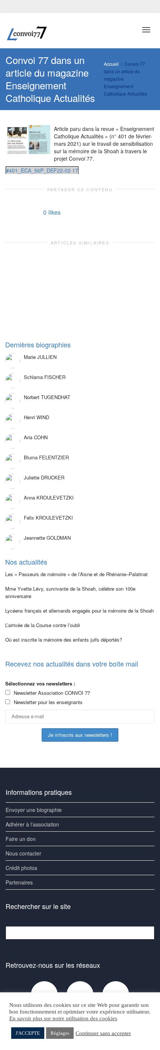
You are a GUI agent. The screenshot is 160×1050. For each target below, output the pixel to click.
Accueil (111, 64)
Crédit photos (21, 867)
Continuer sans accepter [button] (103, 1033)
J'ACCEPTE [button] (28, 1033)
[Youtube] (25, 6)
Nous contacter (23, 853)
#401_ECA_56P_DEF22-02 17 (42, 170)
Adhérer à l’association (32, 824)
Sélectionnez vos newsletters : (40, 683)
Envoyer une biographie (34, 809)
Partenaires (19, 882)
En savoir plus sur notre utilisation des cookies (63, 1018)
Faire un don (21, 838)
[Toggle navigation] (146, 29)
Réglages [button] (60, 1033)
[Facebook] (12, 6)
